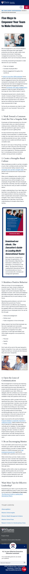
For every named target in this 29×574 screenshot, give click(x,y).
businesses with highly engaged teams (16, 87)
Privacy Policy (18, 568)
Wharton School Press (8, 519)
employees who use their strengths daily (12, 169)
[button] (24, 569)
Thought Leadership (7, 10)
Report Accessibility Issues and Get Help (15, 570)
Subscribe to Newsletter (11, 539)
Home (2, 10)
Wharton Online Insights (16, 10)
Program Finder (5, 535)
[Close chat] (24, 546)
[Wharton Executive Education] (9, 2)
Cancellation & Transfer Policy (8, 543)
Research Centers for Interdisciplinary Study (14, 523)
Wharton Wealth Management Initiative (12, 516)
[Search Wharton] (21, 7)
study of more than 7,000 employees (12, 76)
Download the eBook (14, 233)
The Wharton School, (12, 566)
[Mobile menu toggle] (26, 7)
